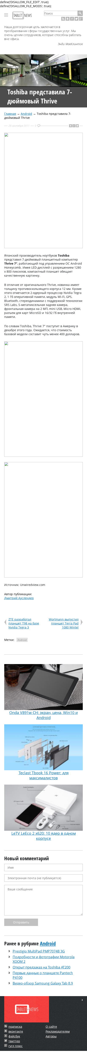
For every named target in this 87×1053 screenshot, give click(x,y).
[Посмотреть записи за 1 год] (82, 1000)
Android (26, 114)
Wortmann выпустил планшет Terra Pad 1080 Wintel (64, 623)
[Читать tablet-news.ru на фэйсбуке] (72, 19)
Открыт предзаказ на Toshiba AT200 (41, 967)
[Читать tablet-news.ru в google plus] (81, 19)
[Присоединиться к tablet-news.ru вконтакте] (67, 19)
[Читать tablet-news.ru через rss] (63, 19)
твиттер (14, 1041)
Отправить (21, 922)
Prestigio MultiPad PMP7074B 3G (39, 951)
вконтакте (15, 1031)
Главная (10, 114)
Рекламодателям (58, 1031)
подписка (15, 1027)
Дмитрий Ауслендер (19, 598)
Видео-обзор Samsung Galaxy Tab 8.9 (43, 983)
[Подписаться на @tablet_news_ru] (76, 19)
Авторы (51, 1036)
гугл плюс (15, 1046)
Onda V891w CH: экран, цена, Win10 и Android (43, 715)
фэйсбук (14, 1036)
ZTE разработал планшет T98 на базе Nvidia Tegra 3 (23, 623)
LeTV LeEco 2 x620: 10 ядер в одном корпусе (43, 836)
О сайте (51, 1027)
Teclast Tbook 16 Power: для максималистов (44, 775)
